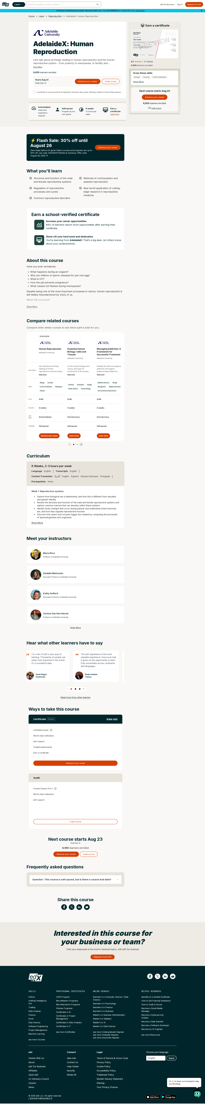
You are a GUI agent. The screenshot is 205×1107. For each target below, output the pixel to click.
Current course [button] (44, 336)
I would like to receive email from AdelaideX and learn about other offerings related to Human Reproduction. (79, 92)
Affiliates (32, 1070)
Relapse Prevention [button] (115, 387)
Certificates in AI (63, 1012)
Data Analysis (34, 1011)
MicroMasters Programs (67, 1001)
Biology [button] (42, 382)
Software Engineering (38, 1026)
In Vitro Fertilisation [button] (46, 387)
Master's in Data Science (104, 1026)
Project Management (37, 1030)
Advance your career (87, 81)
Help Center (73, 1066)
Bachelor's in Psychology (104, 1003)
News (31, 1087)
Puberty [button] (42, 391)
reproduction (55, 16)
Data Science (34, 1022)
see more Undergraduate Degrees (108, 1032)
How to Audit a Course (151, 1004)
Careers (32, 1083)
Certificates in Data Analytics (69, 1022)
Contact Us (72, 1062)
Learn (17, 4)
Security (71, 1070)
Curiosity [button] (50, 382)
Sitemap (101, 1083)
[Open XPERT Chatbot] (197, 1092)
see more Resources (150, 1035)
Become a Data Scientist (152, 1021)
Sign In (180, 4)
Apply (171, 1058)
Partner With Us (36, 1058)
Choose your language (157, 1052)
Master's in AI (99, 1022)
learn (41, 16)
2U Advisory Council (38, 1079)
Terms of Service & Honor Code (112, 1058)
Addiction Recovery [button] (103, 382)
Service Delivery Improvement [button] (107, 391)
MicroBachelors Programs (68, 1004)
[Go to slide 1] (73, 444)
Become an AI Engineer (152, 1029)
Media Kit (71, 1075)
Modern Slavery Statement (110, 1079)
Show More (37, 67)
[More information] (47, 155)
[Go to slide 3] (79, 689)
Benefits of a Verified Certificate (155, 997)
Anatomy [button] (71, 384)
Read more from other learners (75, 697)
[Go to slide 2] (77, 444)
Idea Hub (71, 1058)
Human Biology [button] (85, 389)
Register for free (194, 4)
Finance (32, 1015)
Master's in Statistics (102, 1019)
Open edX (33, 1075)
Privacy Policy (104, 1062)
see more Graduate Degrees (105, 1035)
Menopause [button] (58, 387)
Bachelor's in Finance (103, 1007)
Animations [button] (80, 384)
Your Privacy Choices (107, 1087)
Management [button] (102, 387)
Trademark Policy (105, 1075)
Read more (43, 375)
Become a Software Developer (155, 1025)
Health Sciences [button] (73, 389)
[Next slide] (83, 689)
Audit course (110, 81)
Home (31, 16)
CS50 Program (63, 997)
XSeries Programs (64, 1008)
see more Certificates (65, 1032)
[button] (97, 4)
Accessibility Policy (106, 1070)
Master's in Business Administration (109, 1015)
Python (31, 997)
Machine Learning (36, 1034)
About (31, 1062)
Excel (30, 1019)
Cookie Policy (103, 1066)
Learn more (140, 11)
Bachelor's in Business (103, 1011)
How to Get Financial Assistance (155, 1001)
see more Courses (36, 1039)
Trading (31, 1007)
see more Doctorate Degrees (106, 1037)
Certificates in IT (63, 1026)
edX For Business (167, 4)
